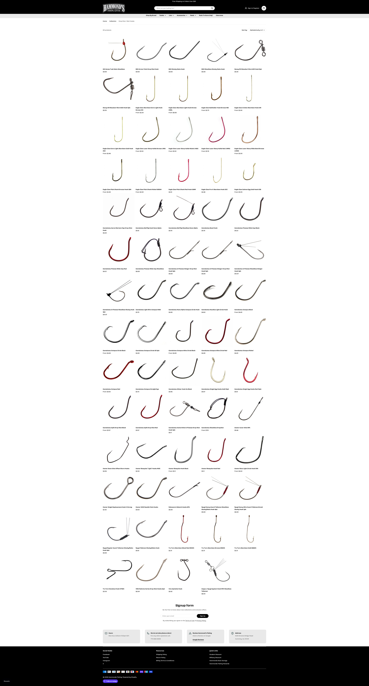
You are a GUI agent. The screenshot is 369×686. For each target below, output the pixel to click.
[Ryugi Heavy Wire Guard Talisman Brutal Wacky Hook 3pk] (250, 488)
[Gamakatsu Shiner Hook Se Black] (184, 370)
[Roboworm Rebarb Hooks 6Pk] (184, 488)
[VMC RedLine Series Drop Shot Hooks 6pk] (151, 570)
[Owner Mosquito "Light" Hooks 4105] (151, 449)
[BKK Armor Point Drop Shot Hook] (151, 50)
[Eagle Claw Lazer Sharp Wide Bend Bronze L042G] (250, 129)
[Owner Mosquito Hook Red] (217, 449)
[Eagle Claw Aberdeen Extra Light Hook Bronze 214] (151, 89)
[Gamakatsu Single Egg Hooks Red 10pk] (250, 370)
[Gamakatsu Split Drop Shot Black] (119, 409)
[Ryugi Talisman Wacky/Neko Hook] (151, 529)
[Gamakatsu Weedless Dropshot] (217, 409)
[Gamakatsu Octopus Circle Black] (119, 331)
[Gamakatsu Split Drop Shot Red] (151, 409)
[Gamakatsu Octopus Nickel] (250, 331)
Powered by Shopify (130, 677)
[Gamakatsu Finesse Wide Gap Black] (250, 209)
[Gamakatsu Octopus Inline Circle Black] (184, 331)
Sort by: (244, 30)
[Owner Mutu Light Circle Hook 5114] (250, 449)
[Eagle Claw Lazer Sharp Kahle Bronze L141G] (151, 129)
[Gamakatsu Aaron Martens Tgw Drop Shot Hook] (119, 209)
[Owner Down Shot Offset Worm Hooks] (119, 449)
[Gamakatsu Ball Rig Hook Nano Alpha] (151, 209)
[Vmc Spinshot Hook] (184, 570)
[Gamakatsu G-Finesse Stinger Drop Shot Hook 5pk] (184, 250)
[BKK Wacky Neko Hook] (184, 50)
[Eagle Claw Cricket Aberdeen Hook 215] (250, 89)
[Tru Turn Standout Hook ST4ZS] (119, 570)
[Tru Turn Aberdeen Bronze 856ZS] (217, 529)
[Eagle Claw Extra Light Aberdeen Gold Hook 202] (119, 129)
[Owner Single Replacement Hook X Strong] (119, 488)
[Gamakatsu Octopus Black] (250, 291)
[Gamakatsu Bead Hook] (217, 209)
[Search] (212, 8)
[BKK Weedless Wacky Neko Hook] (217, 50)
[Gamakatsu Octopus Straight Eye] (151, 370)
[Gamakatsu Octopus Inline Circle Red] (217, 331)
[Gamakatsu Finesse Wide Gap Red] (119, 250)
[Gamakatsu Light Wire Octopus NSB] (151, 291)
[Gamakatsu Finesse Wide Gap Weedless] (151, 250)
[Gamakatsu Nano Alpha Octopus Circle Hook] (184, 291)
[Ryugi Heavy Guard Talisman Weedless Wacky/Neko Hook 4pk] (217, 488)
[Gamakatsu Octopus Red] (119, 370)
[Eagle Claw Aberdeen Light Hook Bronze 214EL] (184, 89)
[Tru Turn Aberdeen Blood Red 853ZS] (184, 529)
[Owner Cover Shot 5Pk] (250, 409)
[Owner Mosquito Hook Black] (184, 449)
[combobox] (184, 8)
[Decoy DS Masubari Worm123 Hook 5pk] (250, 50)
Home (105, 21)
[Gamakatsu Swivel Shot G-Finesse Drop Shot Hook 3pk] (184, 409)
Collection (112, 21)
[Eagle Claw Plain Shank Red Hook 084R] (184, 170)
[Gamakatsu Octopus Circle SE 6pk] (151, 331)
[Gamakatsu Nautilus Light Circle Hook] (217, 291)
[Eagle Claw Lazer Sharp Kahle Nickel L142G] (184, 129)
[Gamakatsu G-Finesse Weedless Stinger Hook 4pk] (250, 250)
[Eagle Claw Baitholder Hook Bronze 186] (217, 89)
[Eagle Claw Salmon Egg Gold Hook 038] (250, 170)
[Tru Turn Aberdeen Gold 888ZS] (250, 529)
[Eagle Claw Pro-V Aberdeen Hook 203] (217, 170)
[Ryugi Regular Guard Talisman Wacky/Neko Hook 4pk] (119, 529)
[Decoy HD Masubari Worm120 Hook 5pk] (119, 89)
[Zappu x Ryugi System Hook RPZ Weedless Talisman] (217, 570)
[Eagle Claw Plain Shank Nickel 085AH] (151, 170)
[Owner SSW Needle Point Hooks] (151, 488)
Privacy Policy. (201, 620)
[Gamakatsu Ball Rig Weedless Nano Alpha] (184, 209)
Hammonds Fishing (115, 677)
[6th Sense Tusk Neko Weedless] (119, 50)
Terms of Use (189, 620)
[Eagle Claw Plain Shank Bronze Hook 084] (119, 170)
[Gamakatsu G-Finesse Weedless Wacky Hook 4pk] (119, 291)
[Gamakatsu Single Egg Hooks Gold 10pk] (217, 370)
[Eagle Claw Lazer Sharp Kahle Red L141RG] (217, 129)
